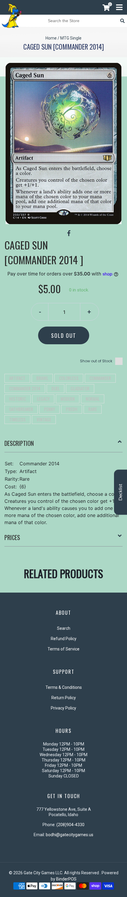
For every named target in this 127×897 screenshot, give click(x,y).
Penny (49, 409)
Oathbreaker (21, 409)
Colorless (69, 378)
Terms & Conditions (63, 687)
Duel (55, 388)
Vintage (44, 419)
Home (51, 38)
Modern (68, 398)
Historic (17, 398)
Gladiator (80, 388)
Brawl (42, 378)
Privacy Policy (63, 708)
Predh (71, 409)
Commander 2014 (24, 388)
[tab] (63, 445)
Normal (93, 398)
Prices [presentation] (12, 537)
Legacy (43, 398)
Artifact (17, 378)
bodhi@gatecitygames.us (69, 834)
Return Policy (63, 697)
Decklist (120, 492)
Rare (92, 409)
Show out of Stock (96, 360)
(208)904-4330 (70, 824)
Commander (100, 378)
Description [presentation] (19, 443)
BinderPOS (66, 879)
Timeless (17, 419)
